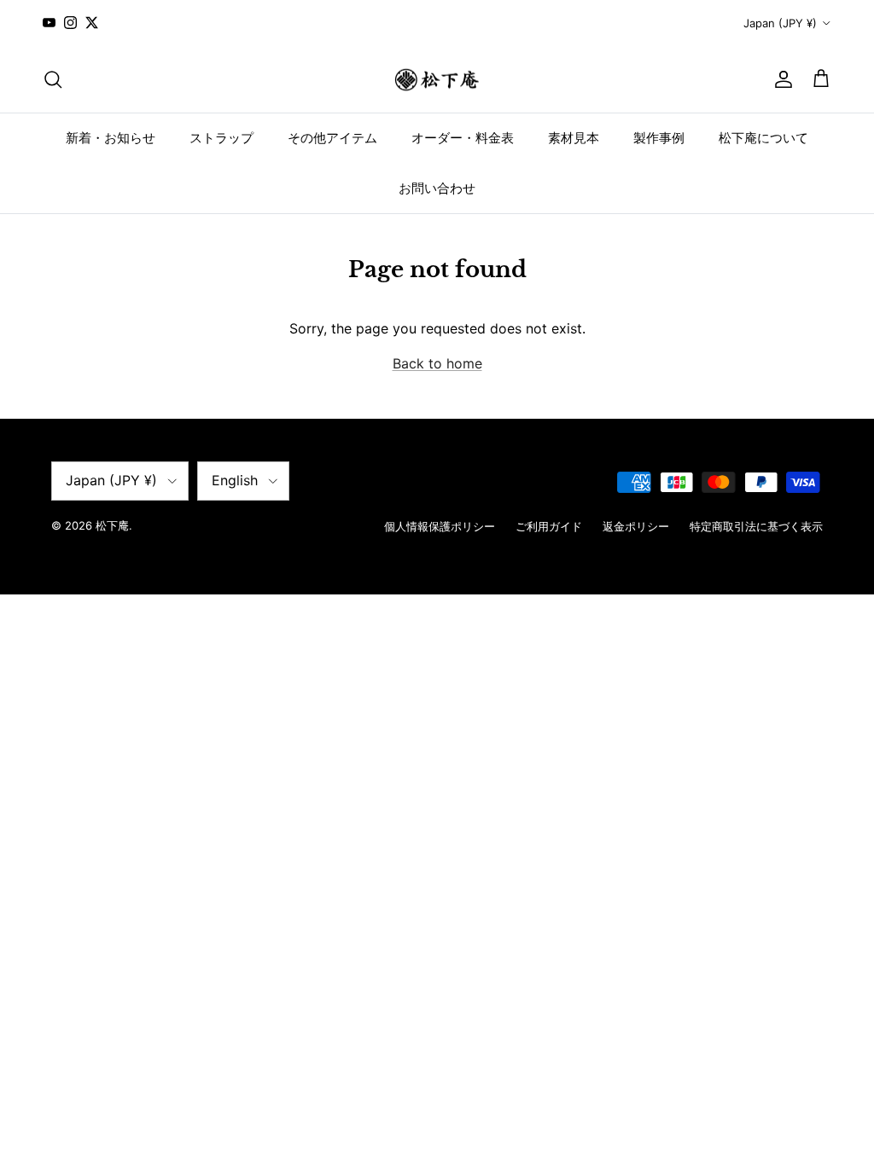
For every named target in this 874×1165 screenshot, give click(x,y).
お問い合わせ (437, 188)
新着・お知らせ (110, 138)
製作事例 (659, 138)
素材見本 (573, 138)
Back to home (437, 363)
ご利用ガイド (549, 526)
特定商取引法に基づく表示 (756, 526)
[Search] (53, 79)
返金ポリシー (636, 526)
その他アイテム (332, 138)
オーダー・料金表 (462, 138)
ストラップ (221, 138)
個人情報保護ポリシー (439, 526)
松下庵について (763, 138)
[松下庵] (437, 79)
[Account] (780, 79)
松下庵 (112, 525)
